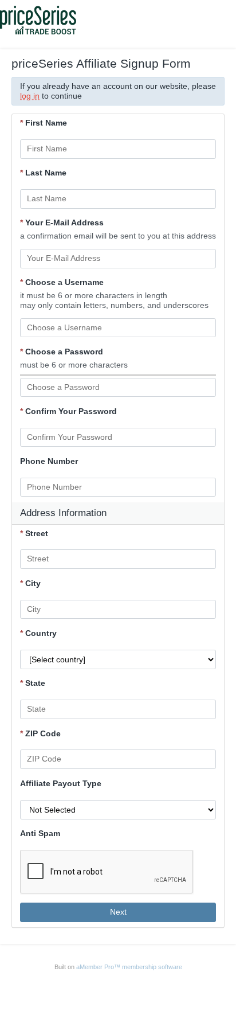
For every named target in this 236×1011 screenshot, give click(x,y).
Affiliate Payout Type (60, 783)
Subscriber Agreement (160, 985)
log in (30, 95)
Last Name (43, 172)
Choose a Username (62, 282)
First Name (43, 122)
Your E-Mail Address (62, 222)
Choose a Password (61, 351)
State (32, 683)
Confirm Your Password (68, 411)
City (30, 583)
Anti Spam (40, 833)
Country (38, 633)
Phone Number (49, 461)
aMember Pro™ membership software (129, 966)
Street (34, 533)
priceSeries (53, 985)
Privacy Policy (102, 985)
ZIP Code (40, 733)
